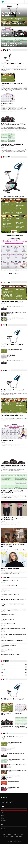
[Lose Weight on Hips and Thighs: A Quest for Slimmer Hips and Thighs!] (4, 314)
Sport (2, 672)
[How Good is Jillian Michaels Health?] (14, 559)
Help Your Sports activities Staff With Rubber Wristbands (12, 640)
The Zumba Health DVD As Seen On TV (8, 624)
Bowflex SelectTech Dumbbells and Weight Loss (19, 34)
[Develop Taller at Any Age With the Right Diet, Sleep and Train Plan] (14, 535)
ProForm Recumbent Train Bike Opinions (8, 645)
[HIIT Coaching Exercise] (7, 32)
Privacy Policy (3, 830)
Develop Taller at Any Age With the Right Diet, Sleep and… (17, 770)
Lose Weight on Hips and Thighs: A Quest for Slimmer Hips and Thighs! (16, 313)
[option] (14, 217)
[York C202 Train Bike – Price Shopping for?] (14, 10)
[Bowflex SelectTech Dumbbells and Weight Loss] (20, 32)
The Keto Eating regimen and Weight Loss (13, 24)
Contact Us (3, 828)
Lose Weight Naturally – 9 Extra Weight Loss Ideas (16, 318)
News (2, 810)
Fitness (2, 664)
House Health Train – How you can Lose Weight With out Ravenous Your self (13, 635)
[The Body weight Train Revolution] (4, 783)
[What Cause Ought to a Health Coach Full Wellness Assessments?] (14, 42)
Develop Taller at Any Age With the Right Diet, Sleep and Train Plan (13, 545)
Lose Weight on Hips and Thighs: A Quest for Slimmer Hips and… (16, 765)
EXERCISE (3, 669)
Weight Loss (3, 675)
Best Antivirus (3, 820)
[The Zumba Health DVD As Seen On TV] (4, 789)
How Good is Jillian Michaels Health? (10, 568)
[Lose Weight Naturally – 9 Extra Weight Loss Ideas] (4, 319)
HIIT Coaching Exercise (6, 34)
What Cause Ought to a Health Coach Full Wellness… (16, 759)
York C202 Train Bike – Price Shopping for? (11, 14)
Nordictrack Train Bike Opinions (7, 649)
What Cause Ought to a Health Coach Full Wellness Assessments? (13, 44)
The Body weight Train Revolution (7, 619)
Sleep (2, 667)
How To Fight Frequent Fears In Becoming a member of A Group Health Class (13, 629)
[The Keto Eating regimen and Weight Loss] (14, 22)
